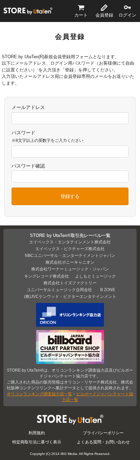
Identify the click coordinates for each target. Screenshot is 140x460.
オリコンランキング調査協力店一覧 (39, 394)
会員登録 (104, 15)
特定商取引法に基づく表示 (36, 442)
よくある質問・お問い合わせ (103, 442)
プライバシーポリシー (103, 433)
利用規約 (37, 433)
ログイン (127, 15)
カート (81, 15)
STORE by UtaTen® (27, 10)
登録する (70, 196)
